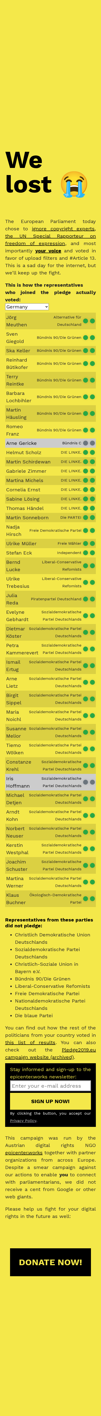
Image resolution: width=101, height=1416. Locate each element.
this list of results (30, 1042)
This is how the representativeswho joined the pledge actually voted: (50, 292)
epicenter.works (24, 1153)
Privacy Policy (23, 1120)
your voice (48, 251)
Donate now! (50, 1262)
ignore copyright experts (63, 229)
